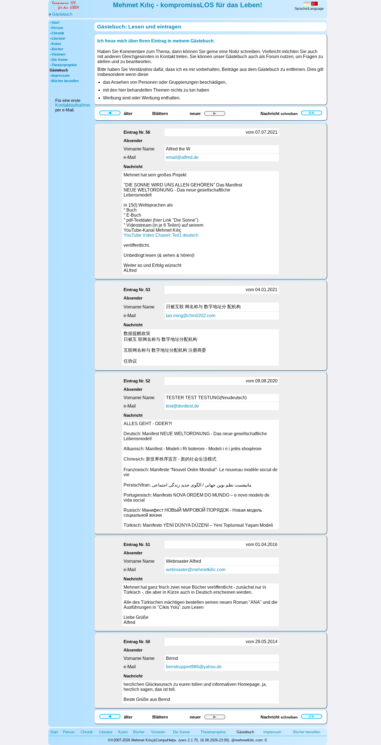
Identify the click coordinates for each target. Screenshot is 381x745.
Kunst (56, 44)
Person (57, 28)
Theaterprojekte (64, 65)
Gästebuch (62, 14)
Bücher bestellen (65, 81)
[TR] (314, 4)
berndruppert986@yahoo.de (194, 666)
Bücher (57, 49)
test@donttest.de (182, 406)
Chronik (58, 33)
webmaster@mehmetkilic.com (195, 569)
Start (55, 23)
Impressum (61, 76)
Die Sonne (60, 60)
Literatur (58, 38)
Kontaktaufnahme (72, 105)
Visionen (58, 54)
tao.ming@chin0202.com (190, 315)
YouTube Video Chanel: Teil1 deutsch (161, 235)
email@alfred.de (182, 157)
